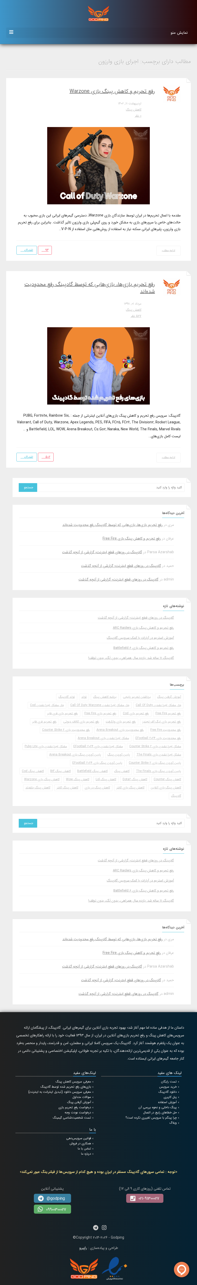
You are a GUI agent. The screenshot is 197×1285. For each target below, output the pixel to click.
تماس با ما (84, 1148)
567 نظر (136, 316)
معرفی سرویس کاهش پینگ (73, 1081)
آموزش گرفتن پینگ (169, 696)
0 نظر (138, 115)
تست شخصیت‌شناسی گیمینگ (72, 1117)
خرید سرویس (168, 1086)
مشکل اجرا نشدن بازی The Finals (158, 754)
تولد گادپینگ (66, 696)
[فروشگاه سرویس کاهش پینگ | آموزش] (98, 13)
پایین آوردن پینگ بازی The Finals (158, 771)
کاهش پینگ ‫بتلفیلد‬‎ (37, 787)
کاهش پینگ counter (167, 779)
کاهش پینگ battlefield (92, 771)
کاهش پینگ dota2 (135, 779)
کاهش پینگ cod (33, 771)
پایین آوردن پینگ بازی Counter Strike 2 (155, 762)
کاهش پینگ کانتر (67, 787)
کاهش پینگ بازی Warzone (42, 779)
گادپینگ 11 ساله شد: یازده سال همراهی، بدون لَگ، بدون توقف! (131, 658)
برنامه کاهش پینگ (104, 696)
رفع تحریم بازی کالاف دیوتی (81, 721)
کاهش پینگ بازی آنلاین (166, 787)
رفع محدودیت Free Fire (165, 729)
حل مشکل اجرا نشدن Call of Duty (158, 705)
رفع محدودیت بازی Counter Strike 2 (66, 729)
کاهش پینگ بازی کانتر (130, 787)
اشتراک (28, 250)
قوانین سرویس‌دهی (78, 1138)
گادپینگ (176, 795)
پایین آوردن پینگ (118, 754)
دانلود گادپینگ (168, 1091)
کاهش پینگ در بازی (97, 787)
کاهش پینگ (133, 109)
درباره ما (86, 1153)
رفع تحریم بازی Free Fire (100, 713)
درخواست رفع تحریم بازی (74, 1107)
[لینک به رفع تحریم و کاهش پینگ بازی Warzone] (98, 165)
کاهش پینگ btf (60, 771)
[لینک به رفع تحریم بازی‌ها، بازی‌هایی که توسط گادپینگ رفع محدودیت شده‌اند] (98, 365)
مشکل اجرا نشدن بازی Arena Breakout (103, 738)
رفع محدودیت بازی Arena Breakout (120, 729)
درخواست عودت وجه (78, 1112)
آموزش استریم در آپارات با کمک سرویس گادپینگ (140, 638)
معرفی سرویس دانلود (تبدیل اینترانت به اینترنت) (59, 1091)
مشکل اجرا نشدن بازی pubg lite (46, 746)
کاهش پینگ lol (106, 779)
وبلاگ (173, 1122)
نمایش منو (179, 33)
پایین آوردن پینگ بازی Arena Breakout (75, 754)
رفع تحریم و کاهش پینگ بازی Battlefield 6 (143, 648)
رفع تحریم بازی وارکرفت (121, 721)
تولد (84, 696)
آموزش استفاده (167, 1102)
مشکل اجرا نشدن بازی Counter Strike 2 (155, 746)
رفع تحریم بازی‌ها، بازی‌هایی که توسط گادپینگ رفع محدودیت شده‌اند (89, 288)
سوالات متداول (81, 1097)
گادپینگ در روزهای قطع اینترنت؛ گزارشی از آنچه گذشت (102, 552)
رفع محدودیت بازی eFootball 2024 (158, 738)
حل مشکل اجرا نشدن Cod (47, 705)
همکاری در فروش (80, 1143)
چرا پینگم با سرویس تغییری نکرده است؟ (151, 1117)
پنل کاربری (170, 1097)
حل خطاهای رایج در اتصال (160, 1112)
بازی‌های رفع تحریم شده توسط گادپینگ (66, 1086)
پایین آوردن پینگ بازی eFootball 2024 (97, 762)
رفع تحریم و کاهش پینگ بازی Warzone (112, 91)
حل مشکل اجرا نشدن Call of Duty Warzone (99, 705)
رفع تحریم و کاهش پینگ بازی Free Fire (132, 538)
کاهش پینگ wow (77, 779)
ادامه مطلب (168, 250)
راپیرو (83, 1248)
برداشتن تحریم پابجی (137, 696)
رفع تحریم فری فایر (44, 721)
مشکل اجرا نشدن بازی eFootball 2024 (98, 746)
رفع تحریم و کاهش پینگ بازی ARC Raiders (143, 628)
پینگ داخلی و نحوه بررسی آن (158, 1107)
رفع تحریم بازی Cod (136, 713)
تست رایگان (169, 1081)
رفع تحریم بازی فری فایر (62, 713)
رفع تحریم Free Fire (168, 713)
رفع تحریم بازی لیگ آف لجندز (161, 721)
